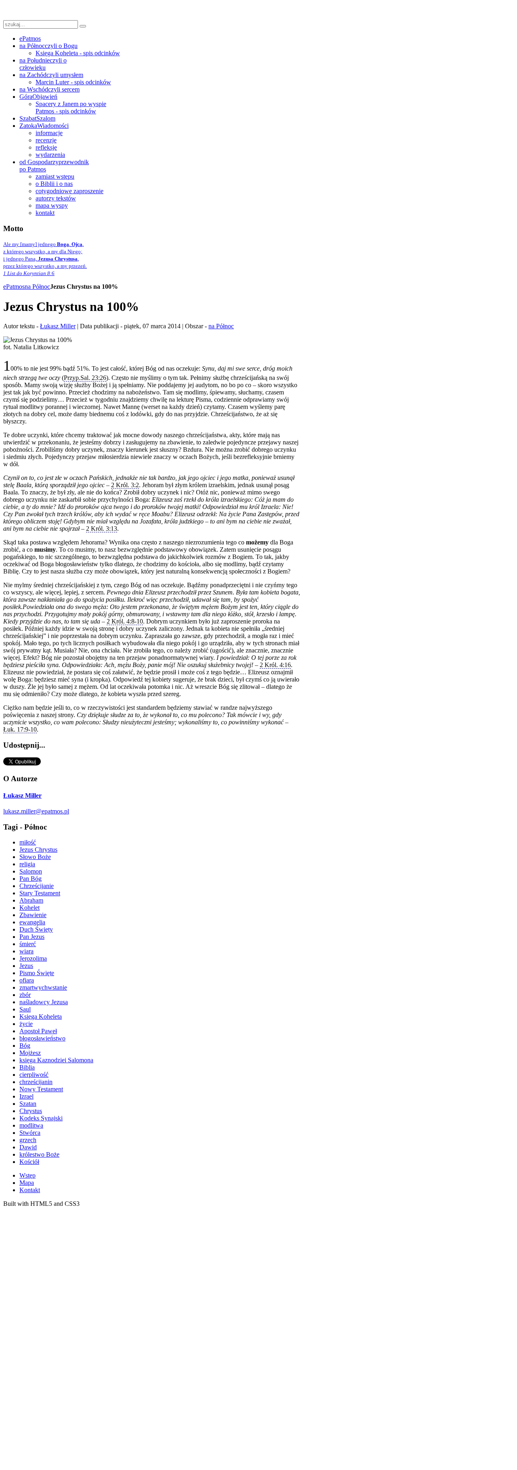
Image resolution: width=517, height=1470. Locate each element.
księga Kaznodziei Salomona (56, 1060)
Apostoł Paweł (38, 1031)
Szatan (27, 1103)
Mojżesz (30, 1052)
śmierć (27, 943)
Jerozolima (33, 958)
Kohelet (29, 907)
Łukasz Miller (58, 326)
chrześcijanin (36, 1081)
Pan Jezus (31, 936)
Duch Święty (36, 929)
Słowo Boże (35, 856)
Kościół (29, 1161)
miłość (27, 842)
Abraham (31, 900)
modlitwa (31, 1125)
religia (27, 864)
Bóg (24, 1045)
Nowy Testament (41, 1089)
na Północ (37, 286)
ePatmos (14, 286)
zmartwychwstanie (43, 987)
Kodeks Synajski (41, 1118)
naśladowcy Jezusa (43, 1002)
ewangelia (32, 922)
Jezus (26, 965)
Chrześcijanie (36, 885)
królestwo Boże (39, 1154)
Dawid (28, 1147)
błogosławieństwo (42, 1038)
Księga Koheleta (40, 1016)
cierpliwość (33, 1074)
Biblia (27, 1067)
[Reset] (83, 26)
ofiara (26, 980)
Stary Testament (39, 893)
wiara (26, 951)
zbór (25, 994)
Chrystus (30, 1110)
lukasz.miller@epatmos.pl (36, 811)
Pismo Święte (36, 973)
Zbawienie (32, 914)
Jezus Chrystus (38, 849)
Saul (25, 1009)
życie (26, 1023)
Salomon (30, 871)
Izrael (26, 1096)
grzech (27, 1139)
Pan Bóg (30, 878)
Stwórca (29, 1132)
